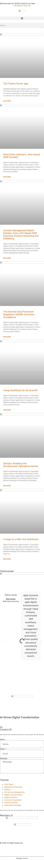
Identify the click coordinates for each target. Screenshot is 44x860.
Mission (3, 850)
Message (3, 758)
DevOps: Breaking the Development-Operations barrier (20, 464)
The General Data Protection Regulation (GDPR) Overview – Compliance (19, 314)
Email (2, 749)
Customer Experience (13, 800)
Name (2, 739)
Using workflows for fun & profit (20, 390)
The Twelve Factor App (15, 83)
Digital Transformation (13, 795)
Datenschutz (5, 848)
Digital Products (10, 797)
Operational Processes (13, 787)
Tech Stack (8, 784)
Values (2, 853)
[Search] (43, 25)
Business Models (11, 802)
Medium (7, 789)
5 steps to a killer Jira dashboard (20, 539)
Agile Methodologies (12, 805)
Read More (7, 101)
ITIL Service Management (14, 792)
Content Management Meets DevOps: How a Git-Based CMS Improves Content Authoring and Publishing (21, 234)
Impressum (4, 845)
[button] (22, 18)
